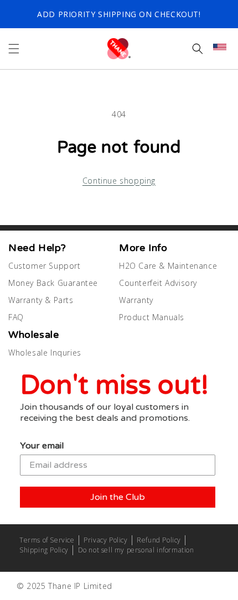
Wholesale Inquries (44, 352)
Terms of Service (47, 540)
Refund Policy (159, 540)
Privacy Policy (105, 540)
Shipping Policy (44, 550)
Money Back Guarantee (53, 283)
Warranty (136, 300)
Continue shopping (119, 180)
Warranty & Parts (41, 300)
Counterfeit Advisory (158, 283)
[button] (14, 48)
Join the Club (117, 497)
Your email (42, 445)
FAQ (16, 317)
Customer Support (44, 265)
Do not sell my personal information (136, 550)
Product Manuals (151, 317)
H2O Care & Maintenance (168, 265)
